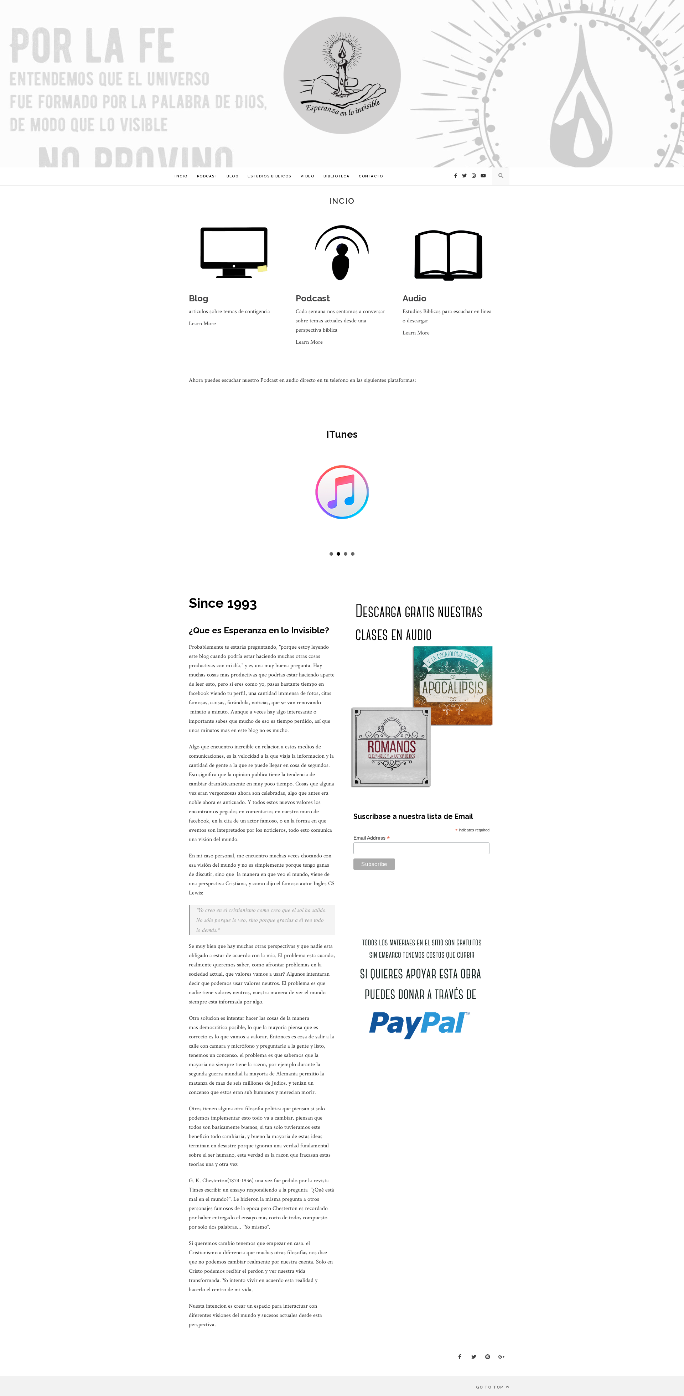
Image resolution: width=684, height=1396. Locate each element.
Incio (181, 176)
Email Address (371, 838)
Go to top (490, 1387)
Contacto (371, 176)
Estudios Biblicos (269, 176)
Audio (414, 298)
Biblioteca (336, 176)
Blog (232, 176)
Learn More (202, 323)
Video (308, 176)
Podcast (207, 176)
